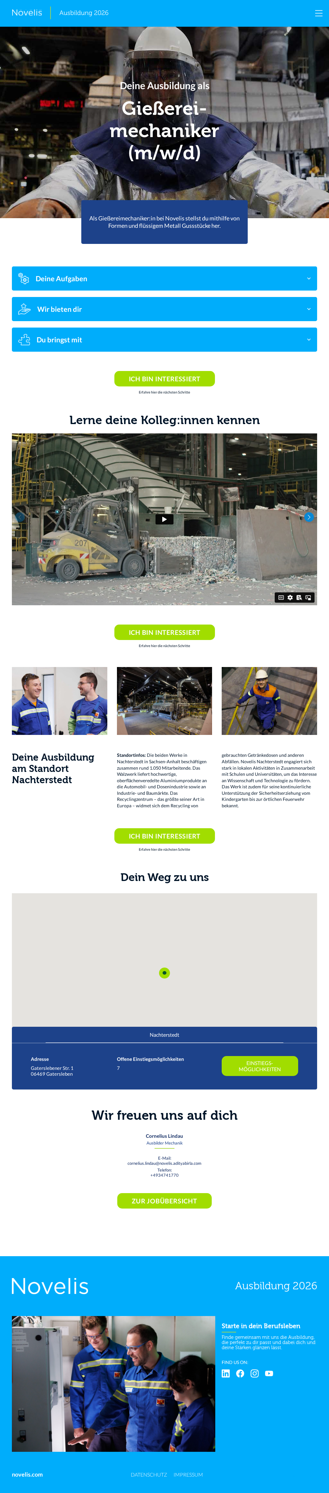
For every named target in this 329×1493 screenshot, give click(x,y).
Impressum (188, 1474)
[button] (309, 517)
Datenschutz (149, 1474)
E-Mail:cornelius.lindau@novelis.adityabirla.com (164, 1160)
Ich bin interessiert (164, 379)
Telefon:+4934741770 (164, 1172)
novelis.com (27, 1474)
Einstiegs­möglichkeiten (260, 1066)
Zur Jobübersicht (164, 1201)
